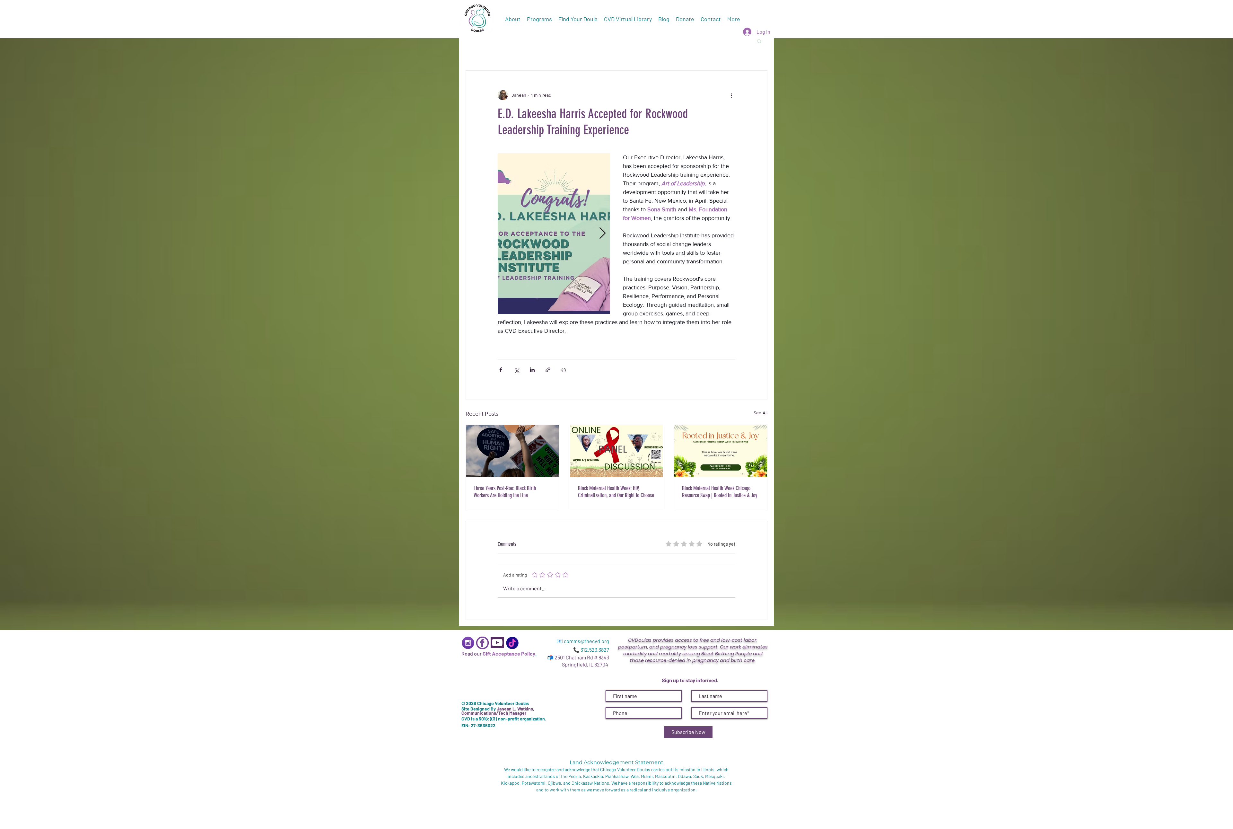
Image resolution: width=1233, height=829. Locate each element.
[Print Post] (564, 370)
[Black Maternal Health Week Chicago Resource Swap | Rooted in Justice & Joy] (720, 451)
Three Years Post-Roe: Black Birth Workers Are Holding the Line (505, 492)
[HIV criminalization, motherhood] (616, 451)
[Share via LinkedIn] (532, 370)
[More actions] (731, 95)
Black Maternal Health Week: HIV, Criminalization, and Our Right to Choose (616, 492)
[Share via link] (548, 370)
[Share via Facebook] (501, 370)
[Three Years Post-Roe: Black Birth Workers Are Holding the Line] (512, 451)
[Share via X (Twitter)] (516, 370)
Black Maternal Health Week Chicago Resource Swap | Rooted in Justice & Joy (719, 492)
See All (760, 412)
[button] (759, 40)
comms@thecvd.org (586, 641)
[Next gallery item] (602, 233)
